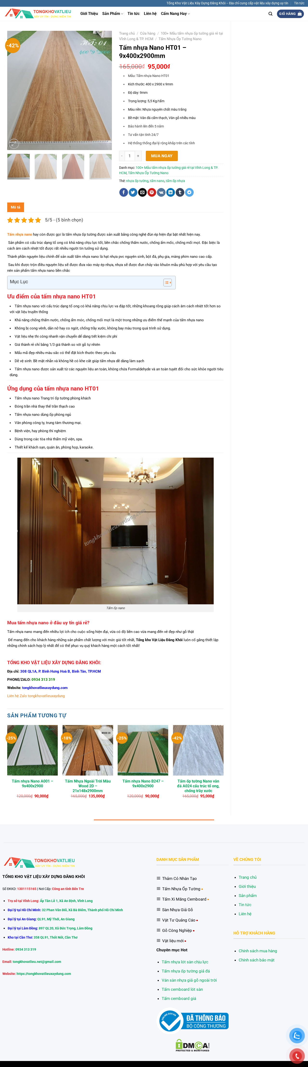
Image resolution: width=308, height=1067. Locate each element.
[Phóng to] (14, 144)
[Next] (103, 90)
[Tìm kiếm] (270, 14)
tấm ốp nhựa (175, 181)
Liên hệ (150, 14)
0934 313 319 (43, 679)
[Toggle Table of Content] (165, 282)
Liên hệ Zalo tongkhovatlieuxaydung (36, 696)
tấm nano (157, 181)
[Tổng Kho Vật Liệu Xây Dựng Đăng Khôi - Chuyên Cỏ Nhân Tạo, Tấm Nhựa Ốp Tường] (38, 14)
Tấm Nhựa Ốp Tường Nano (180, 39)
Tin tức (299, 3)
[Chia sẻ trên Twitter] (133, 192)
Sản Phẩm (111, 14)
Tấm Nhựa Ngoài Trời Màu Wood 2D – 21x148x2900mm (88, 786)
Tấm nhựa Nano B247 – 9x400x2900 (143, 783)
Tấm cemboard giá (179, 998)
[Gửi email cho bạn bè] (142, 192)
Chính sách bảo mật (257, 960)
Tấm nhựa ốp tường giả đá (186, 971)
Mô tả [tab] (15, 207)
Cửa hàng (147, 33)
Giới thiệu (247, 886)
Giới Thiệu (89, 14)
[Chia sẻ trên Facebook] (123, 192)
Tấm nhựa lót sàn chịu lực (185, 962)
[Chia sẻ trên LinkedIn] (170, 192)
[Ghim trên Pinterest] (152, 192)
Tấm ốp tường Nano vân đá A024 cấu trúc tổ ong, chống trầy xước (198, 786)
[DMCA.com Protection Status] (193, 1044)
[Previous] (15, 90)
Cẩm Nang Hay (174, 14)
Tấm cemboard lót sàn (182, 989)
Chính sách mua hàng (258, 950)
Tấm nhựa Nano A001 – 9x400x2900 (32, 783)
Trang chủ (127, 33)
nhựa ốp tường (137, 181)
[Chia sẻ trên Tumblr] (180, 192)
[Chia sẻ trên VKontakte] (161, 192)
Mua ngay (162, 155)
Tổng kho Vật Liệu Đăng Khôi (159, 640)
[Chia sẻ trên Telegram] (189, 192)
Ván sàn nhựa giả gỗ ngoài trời (189, 980)
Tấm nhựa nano (19, 234)
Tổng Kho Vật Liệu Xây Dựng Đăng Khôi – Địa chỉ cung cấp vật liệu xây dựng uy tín (227, 3)
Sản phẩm (248, 895)
